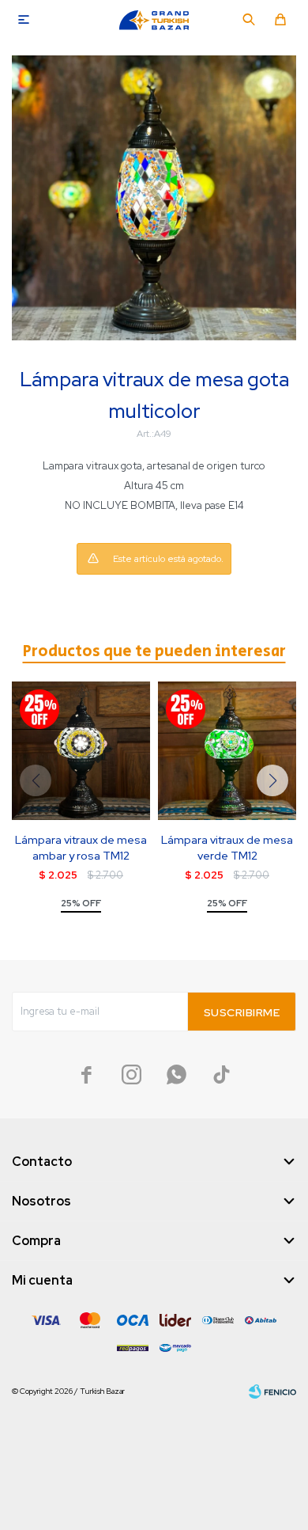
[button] (249, 20)
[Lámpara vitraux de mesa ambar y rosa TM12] (81, 750)
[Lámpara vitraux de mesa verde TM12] (227, 750)
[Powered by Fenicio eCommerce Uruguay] (272, 1391)
